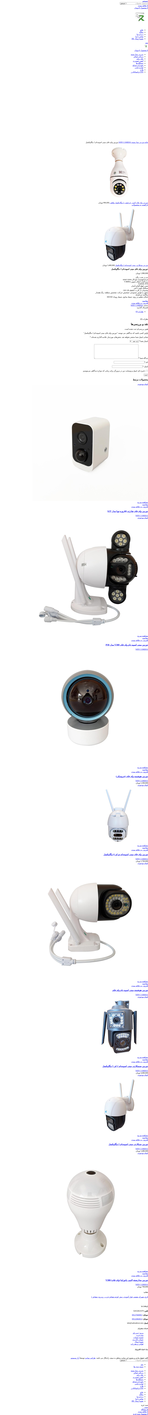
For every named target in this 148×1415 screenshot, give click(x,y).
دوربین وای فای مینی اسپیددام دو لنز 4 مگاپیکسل (125, 854)
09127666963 (137, 1315)
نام (146, 362)
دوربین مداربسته (137, 142)
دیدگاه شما (143, 358)
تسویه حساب (138, 1337)
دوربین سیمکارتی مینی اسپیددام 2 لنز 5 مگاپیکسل (125, 1066)
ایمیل (145, 366)
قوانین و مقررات (137, 1344)
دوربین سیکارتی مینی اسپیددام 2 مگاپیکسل (131, 265)
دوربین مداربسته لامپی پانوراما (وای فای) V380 (127, 1280)
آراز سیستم (75, 1358)
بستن (146, 1407)
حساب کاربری (137, 1340)
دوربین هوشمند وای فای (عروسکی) (132, 776)
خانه (146, 142)
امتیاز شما (143, 341)
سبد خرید (139, 1335)
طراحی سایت (90, 1358)
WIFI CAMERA (124, 142)
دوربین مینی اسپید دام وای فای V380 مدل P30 (127, 645)
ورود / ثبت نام (138, 1333)
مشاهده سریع (142, 502)
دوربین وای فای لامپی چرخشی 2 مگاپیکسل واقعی (128, 203)
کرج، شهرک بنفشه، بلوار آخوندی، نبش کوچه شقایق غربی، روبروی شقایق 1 (119, 1297)
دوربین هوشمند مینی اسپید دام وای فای (130, 990)
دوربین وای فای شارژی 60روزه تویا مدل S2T (127, 511)
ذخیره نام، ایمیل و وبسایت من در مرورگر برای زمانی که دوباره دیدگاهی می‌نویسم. (114, 371)
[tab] (71, 312)
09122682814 (137, 1319)
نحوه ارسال (139, 1342)
